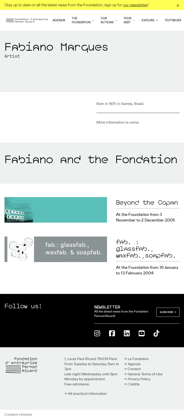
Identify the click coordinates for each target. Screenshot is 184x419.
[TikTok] (156, 333)
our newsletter (135, 5)
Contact (134, 369)
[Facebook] (112, 333)
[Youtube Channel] (142, 333)
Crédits (134, 384)
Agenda (59, 20)
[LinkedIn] (127, 333)
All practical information (87, 393)
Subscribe (166, 312)
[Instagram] (97, 333)
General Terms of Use (145, 374)
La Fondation (138, 359)
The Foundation (81, 20)
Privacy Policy (139, 379)
